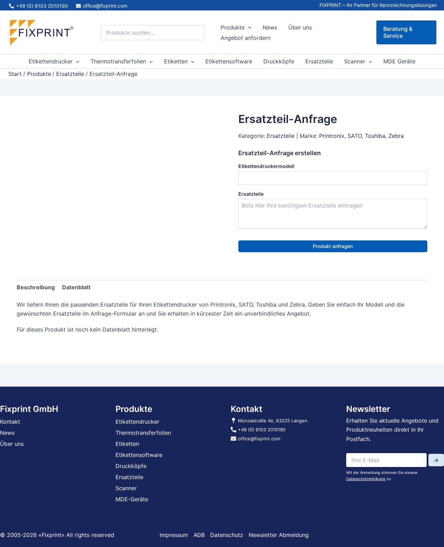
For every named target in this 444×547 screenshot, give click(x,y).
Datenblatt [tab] (76, 287)
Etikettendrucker (50, 61)
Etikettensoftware (228, 61)
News (270, 27)
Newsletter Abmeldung (279, 534)
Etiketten (176, 61)
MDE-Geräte (132, 499)
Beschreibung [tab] (36, 287)
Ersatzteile (319, 61)
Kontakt (10, 421)
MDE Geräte (399, 61)
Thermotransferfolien (118, 61)
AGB (199, 534)
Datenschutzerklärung (365, 478)
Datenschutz (226, 534)
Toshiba (375, 135)
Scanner (354, 61)
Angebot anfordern (246, 37)
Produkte (233, 27)
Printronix (331, 135)
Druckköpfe (278, 61)
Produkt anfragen (333, 246)
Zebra (396, 135)
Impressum (174, 534)
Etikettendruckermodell (266, 166)
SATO (355, 135)
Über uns (300, 27)
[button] (248, 27)
